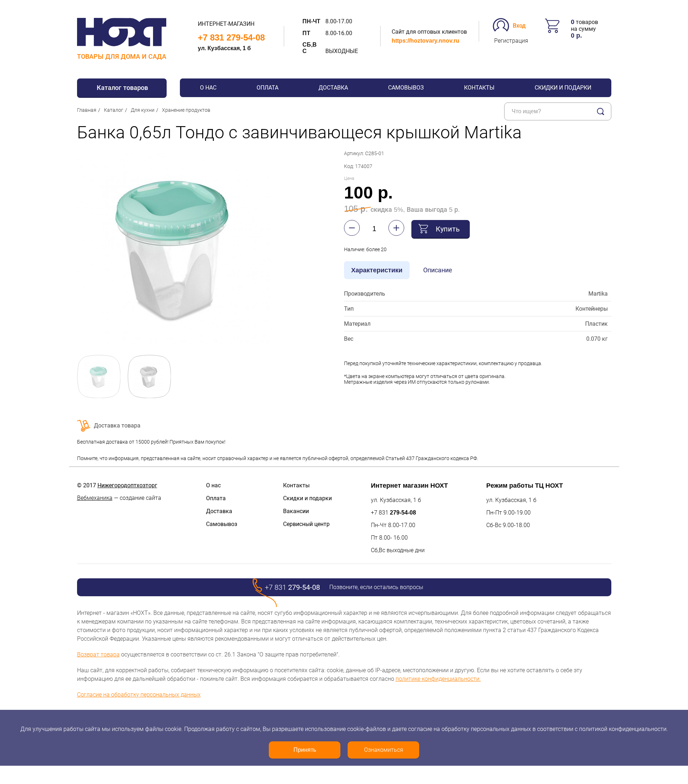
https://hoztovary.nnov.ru (425, 41)
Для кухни (142, 110)
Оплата (267, 87)
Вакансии (296, 511)
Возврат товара (98, 654)
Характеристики (376, 270)
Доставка (333, 87)
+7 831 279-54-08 (231, 37)
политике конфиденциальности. (438, 678)
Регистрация (511, 40)
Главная (86, 110)
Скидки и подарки (563, 87)
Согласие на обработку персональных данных (139, 694)
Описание (437, 270)
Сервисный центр (306, 524)
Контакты (479, 87)
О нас (208, 87)
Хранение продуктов (186, 110)
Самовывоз (406, 87)
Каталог (113, 110)
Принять (304, 750)
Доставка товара (117, 425)
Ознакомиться (383, 749)
